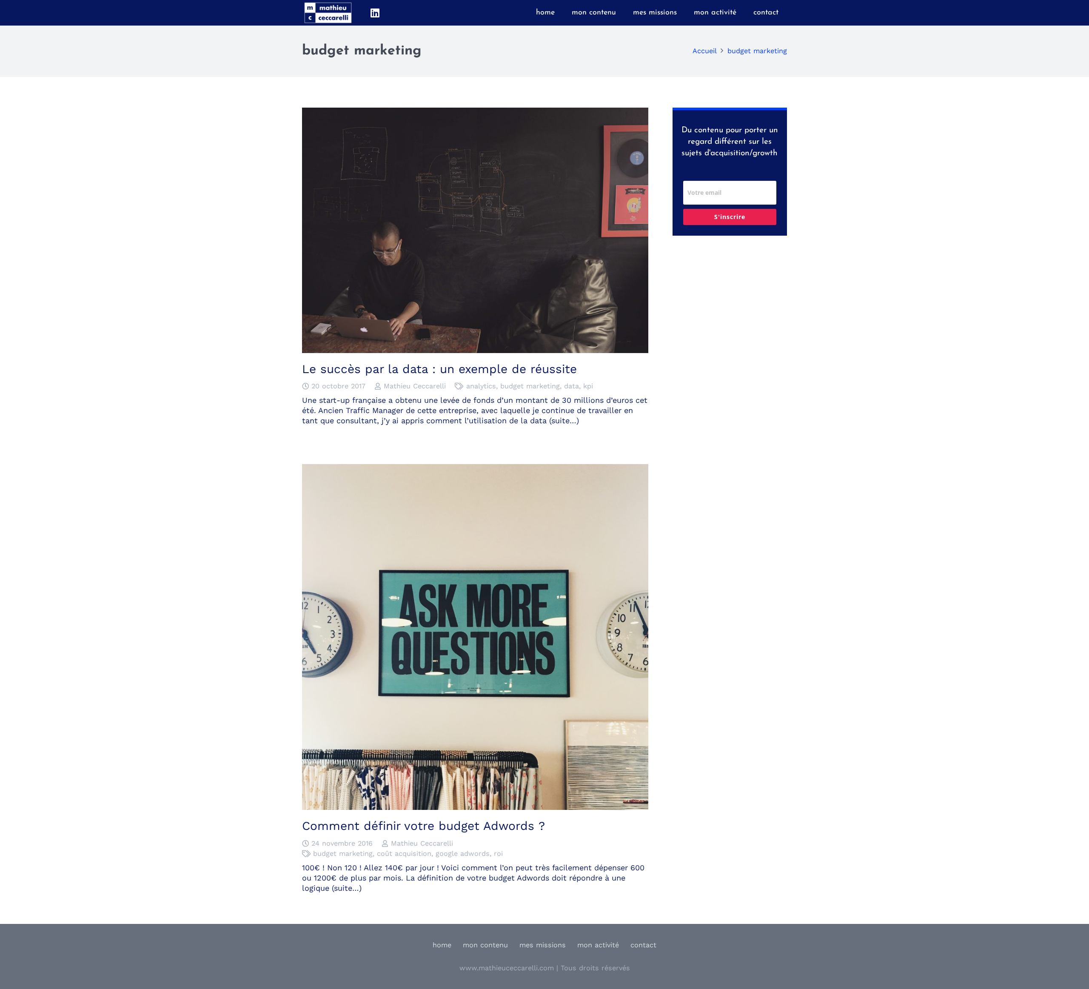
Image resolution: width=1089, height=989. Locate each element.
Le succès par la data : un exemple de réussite (439, 369)
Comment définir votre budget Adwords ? (423, 826)
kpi (588, 386)
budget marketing (530, 386)
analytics (481, 386)
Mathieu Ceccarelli (415, 386)
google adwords (463, 853)
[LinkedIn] (375, 13)
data (571, 386)
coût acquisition (404, 853)
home (442, 945)
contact (643, 945)
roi (498, 853)
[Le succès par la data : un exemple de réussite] (475, 112)
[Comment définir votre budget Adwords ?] (475, 469)
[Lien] (328, 13)
